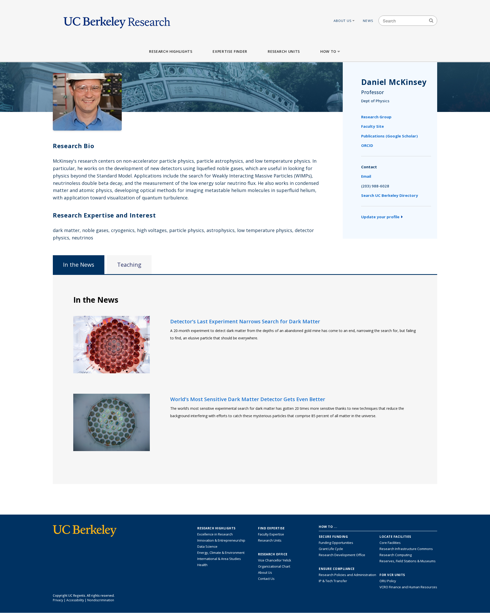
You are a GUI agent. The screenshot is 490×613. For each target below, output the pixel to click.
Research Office (273, 554)
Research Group (376, 116)
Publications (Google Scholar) (389, 135)
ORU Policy (387, 581)
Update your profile (380, 216)
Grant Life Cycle (331, 548)
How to (328, 51)
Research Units (284, 51)
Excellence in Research (215, 534)
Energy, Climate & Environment (220, 552)
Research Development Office (342, 555)
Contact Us (266, 578)
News (368, 20)
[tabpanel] (245, 379)
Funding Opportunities (336, 542)
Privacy (58, 600)
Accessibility (75, 600)
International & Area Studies (219, 558)
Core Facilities (390, 542)
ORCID (367, 145)
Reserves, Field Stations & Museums (407, 561)
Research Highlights (170, 51)
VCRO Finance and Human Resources (408, 587)
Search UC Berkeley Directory (389, 195)
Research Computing (395, 555)
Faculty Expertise (271, 534)
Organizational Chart (274, 566)
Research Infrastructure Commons (406, 548)
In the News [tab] (78, 264)
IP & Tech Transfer (333, 581)
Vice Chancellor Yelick (274, 560)
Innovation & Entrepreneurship (221, 540)
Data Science (207, 546)
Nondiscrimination (100, 600)
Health (202, 565)
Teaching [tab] (129, 264)
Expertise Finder (230, 51)
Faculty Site (372, 126)
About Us (343, 20)
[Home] (117, 20)
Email (366, 176)
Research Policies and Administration (347, 574)
